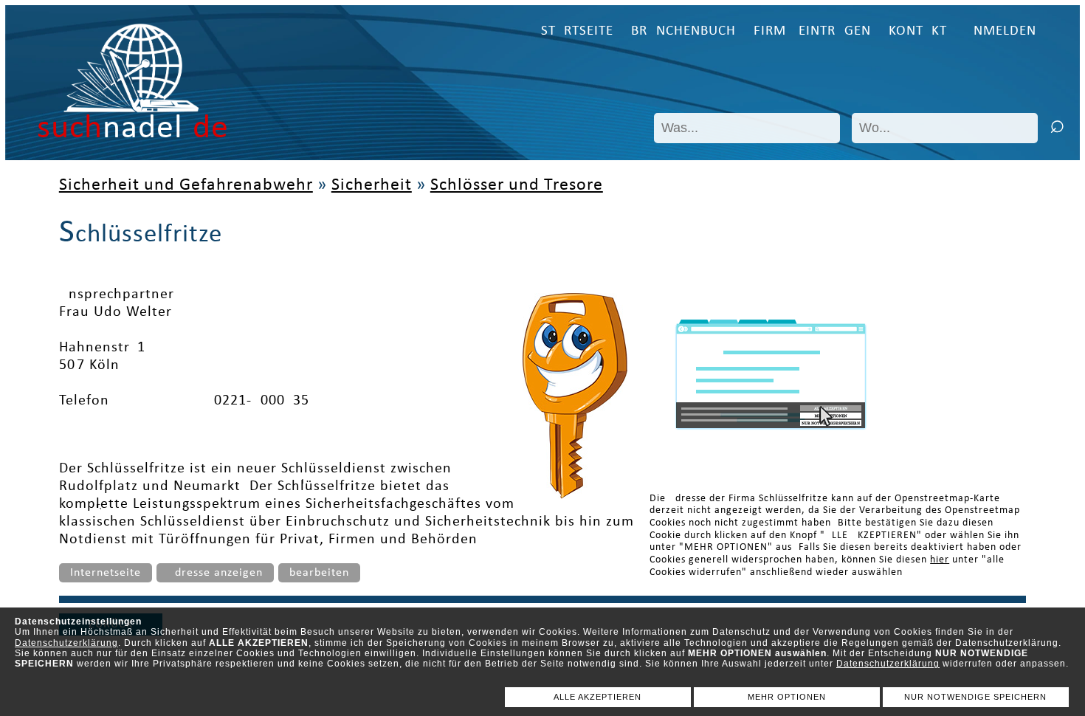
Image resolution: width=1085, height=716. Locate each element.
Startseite (577, 31)
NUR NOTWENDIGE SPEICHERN (975, 696)
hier (939, 560)
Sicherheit (371, 185)
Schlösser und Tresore (516, 185)
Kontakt (918, 31)
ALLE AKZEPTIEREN (597, 696)
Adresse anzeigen (215, 573)
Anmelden (1000, 31)
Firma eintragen (812, 31)
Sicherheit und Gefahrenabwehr (186, 185)
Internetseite (105, 573)
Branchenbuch (683, 31)
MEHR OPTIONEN (787, 696)
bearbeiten (319, 573)
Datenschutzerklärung (66, 643)
